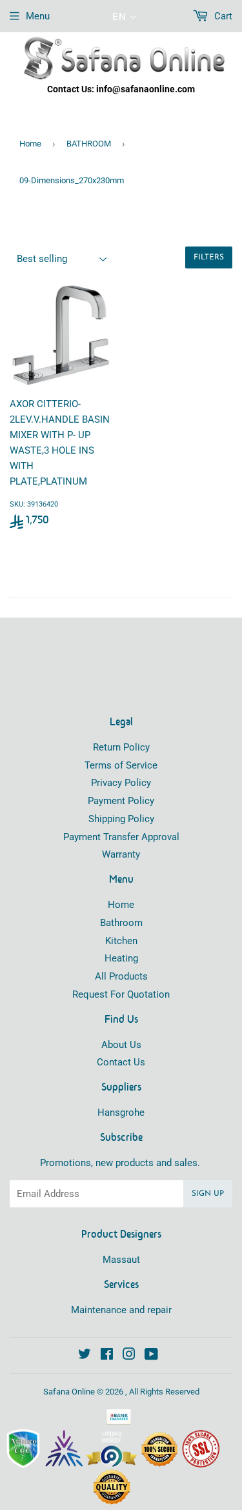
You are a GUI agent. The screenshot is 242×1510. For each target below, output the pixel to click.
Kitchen (121, 941)
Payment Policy (121, 801)
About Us (121, 1045)
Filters (209, 257)
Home (30, 143)
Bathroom (121, 923)
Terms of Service (121, 765)
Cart (222, 16)
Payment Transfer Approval (121, 837)
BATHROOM (88, 143)
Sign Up (208, 1194)
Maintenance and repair (121, 1310)
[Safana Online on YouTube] (151, 1356)
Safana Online (69, 1391)
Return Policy (121, 747)
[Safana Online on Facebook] (107, 1356)
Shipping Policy (121, 819)
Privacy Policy (121, 783)
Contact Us (121, 1062)
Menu (38, 16)
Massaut (121, 1259)
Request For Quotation (121, 994)
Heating (121, 958)
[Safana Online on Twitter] (84, 1356)
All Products (121, 976)
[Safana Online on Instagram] (129, 1356)
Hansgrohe (121, 1112)
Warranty (121, 854)
